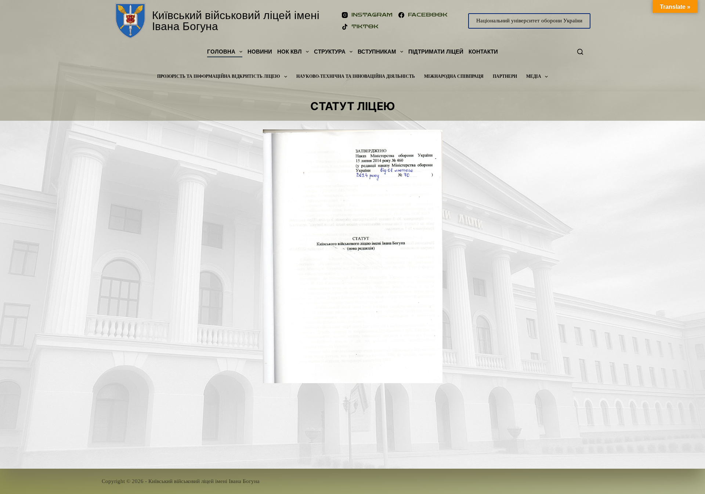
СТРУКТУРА (330, 51)
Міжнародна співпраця (454, 76)
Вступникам (377, 51)
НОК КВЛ (289, 51)
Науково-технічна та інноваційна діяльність (355, 76)
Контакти (483, 51)
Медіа (533, 76)
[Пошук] (580, 52)
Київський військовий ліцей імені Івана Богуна (235, 20)
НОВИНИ (259, 51)
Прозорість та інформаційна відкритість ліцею (218, 76)
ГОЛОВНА (221, 51)
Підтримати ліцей (435, 51)
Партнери (505, 76)
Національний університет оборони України (529, 20)
